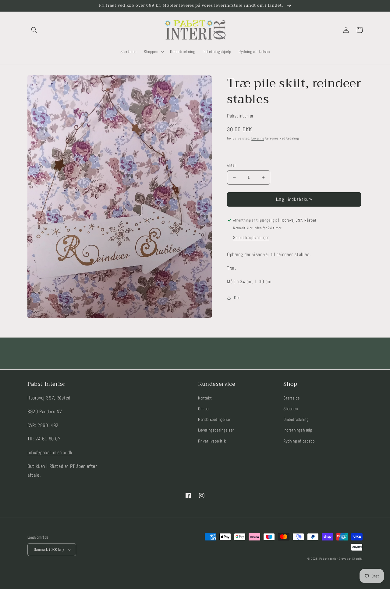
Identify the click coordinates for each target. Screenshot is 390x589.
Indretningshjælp (297, 430)
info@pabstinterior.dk (50, 452)
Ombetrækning (295, 419)
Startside (291, 398)
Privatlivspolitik (212, 441)
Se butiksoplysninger (251, 237)
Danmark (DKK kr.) (49, 549)
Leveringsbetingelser (216, 430)
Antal (231, 165)
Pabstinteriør (328, 559)
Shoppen (290, 408)
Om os (203, 408)
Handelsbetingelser (214, 419)
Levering (257, 138)
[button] (34, 30)
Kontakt (205, 398)
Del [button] (237, 297)
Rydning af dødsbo (298, 441)
